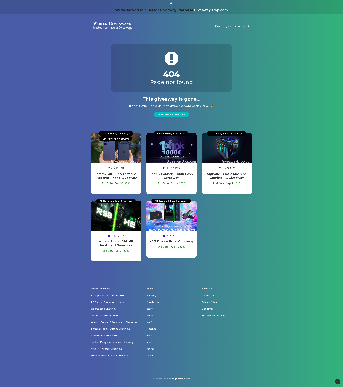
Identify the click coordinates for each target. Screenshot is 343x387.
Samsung (151, 295)
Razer (149, 308)
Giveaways (222, 26)
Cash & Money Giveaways (116, 133)
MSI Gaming (152, 322)
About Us (207, 288)
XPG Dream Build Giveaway (171, 241)
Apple (149, 288)
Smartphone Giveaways (116, 139)
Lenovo (150, 355)
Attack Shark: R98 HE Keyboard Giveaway (116, 243)
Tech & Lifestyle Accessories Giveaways (112, 342)
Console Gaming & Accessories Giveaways (114, 322)
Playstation (152, 302)
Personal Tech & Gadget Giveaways (110, 328)
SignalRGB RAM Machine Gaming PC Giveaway (227, 176)
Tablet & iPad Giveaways (104, 315)
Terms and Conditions (214, 315)
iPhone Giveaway (100, 288)
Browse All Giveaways (172, 114)
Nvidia (149, 315)
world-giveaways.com (179, 379)
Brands (238, 26)
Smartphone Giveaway (103, 308)
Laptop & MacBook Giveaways (107, 295)
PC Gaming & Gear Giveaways (226, 133)
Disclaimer (207, 308)
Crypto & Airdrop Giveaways (106, 348)
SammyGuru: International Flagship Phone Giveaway (116, 176)
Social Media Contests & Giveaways (110, 355)
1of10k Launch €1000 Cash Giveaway (171, 176)
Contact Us (208, 295)
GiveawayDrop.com (211, 10)
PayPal (150, 348)
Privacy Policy (209, 302)
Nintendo (151, 328)
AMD (149, 335)
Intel (148, 342)
